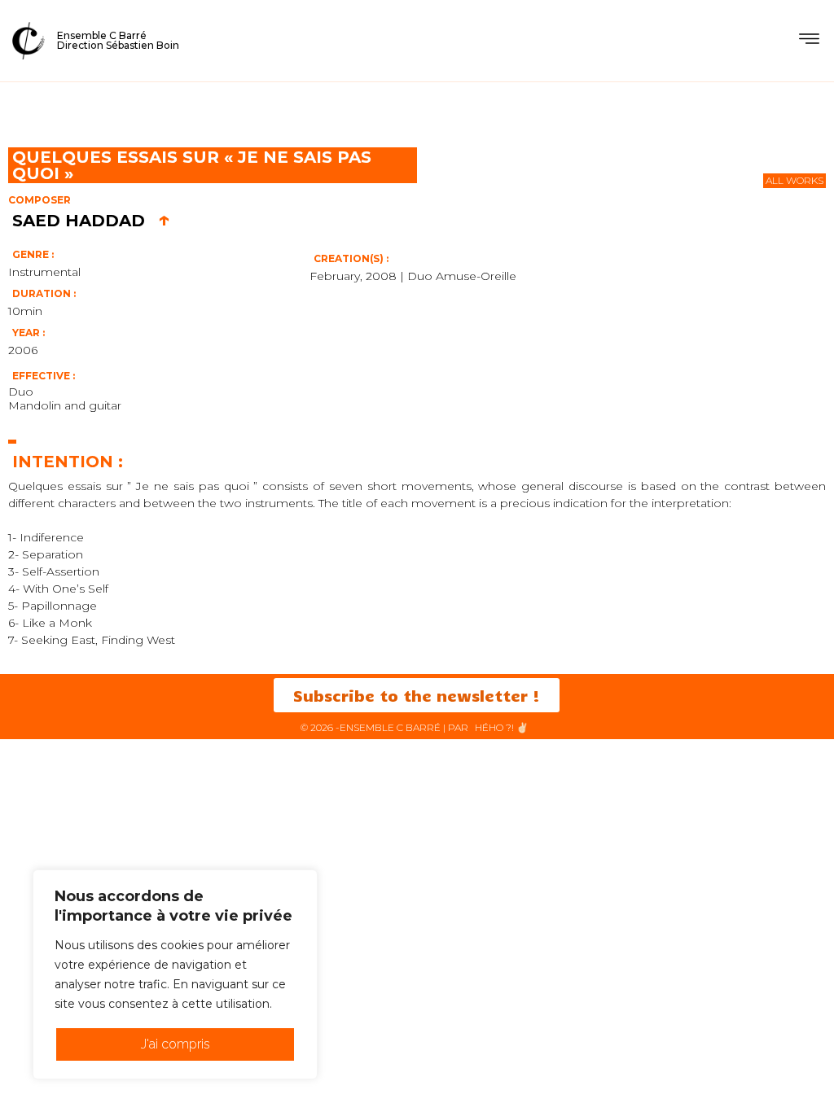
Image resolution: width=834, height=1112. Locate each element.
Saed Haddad (91, 220)
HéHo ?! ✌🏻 (502, 727)
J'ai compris (175, 1044)
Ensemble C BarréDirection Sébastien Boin (118, 40)
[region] (175, 974)
